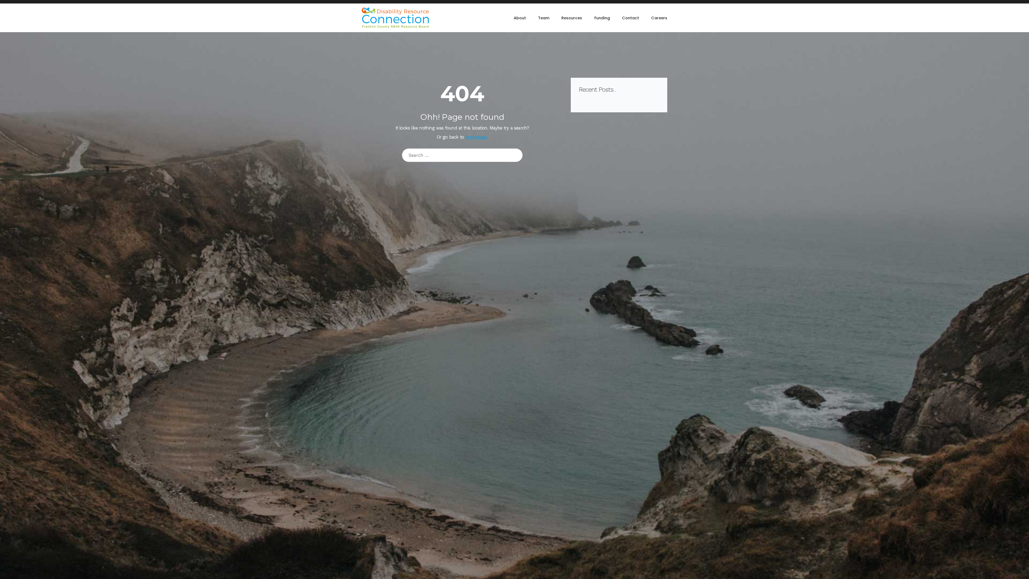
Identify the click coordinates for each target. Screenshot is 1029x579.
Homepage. (476, 137)
